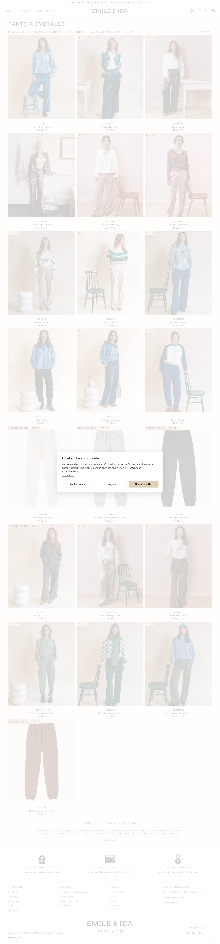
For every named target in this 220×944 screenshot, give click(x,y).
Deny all (111, 484)
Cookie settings (78, 484)
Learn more (68, 475)
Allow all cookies (143, 484)
